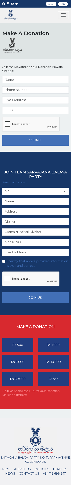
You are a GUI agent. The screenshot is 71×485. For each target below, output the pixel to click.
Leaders (60, 469)
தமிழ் (63, 4)
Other (53, 379)
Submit (35, 140)
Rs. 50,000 (18, 379)
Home (5, 469)
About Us (22, 469)
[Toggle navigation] (63, 15)
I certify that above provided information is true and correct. (37, 263)
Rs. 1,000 (53, 345)
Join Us (35, 297)
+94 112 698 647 (54, 473)
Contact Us (29, 473)
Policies (42, 469)
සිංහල (51, 4)
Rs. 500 (17, 345)
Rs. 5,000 (17, 362)
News (10, 473)
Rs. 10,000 (53, 362)
